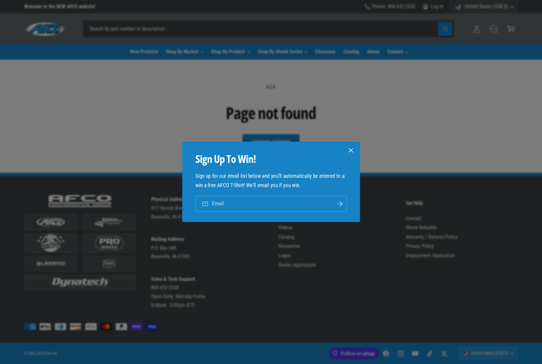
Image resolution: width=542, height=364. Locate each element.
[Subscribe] (339, 204)
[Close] (350, 150)
